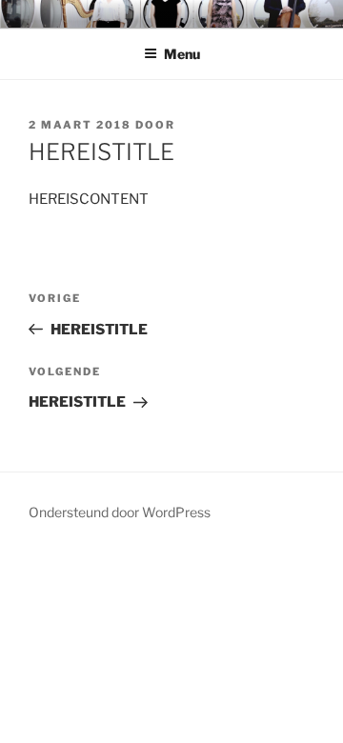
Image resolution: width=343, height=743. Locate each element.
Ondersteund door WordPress (120, 512)
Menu (182, 54)
